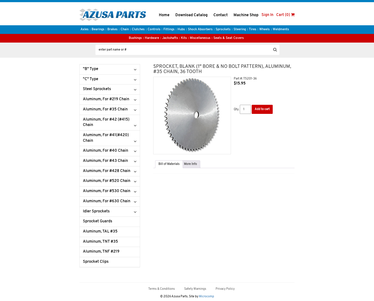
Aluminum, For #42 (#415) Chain (106, 122)
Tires (252, 29)
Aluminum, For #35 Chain (105, 109)
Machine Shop (246, 15)
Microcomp (206, 296)
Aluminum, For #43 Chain (105, 161)
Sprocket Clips (96, 262)
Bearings (98, 29)
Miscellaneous (200, 38)
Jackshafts (170, 38)
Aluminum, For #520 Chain (106, 181)
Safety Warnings (195, 289)
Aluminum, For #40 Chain (105, 151)
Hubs (181, 29)
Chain (125, 29)
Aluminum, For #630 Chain (106, 201)
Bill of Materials (169, 164)
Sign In (267, 15)
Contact (220, 15)
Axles (85, 29)
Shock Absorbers (200, 29)
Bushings (135, 38)
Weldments (281, 29)
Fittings (168, 29)
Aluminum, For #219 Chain (106, 99)
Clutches (138, 29)
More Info (190, 164)
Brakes (112, 29)
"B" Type (90, 69)
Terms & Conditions (161, 289)
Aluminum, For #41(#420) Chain (106, 138)
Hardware (152, 38)
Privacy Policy (225, 289)
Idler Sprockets (96, 211)
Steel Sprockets (97, 89)
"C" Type (90, 79)
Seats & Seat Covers (228, 38)
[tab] (169, 164)
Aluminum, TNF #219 (101, 252)
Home (164, 15)
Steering (240, 29)
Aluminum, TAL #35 (100, 232)
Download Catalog (191, 15)
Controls (154, 29)
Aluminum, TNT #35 (100, 242)
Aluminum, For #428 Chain (106, 171)
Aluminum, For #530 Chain (106, 191)
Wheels (264, 29)
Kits (184, 38)
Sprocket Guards (97, 221)
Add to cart (262, 109)
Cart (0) (283, 15)
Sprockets (223, 29)
